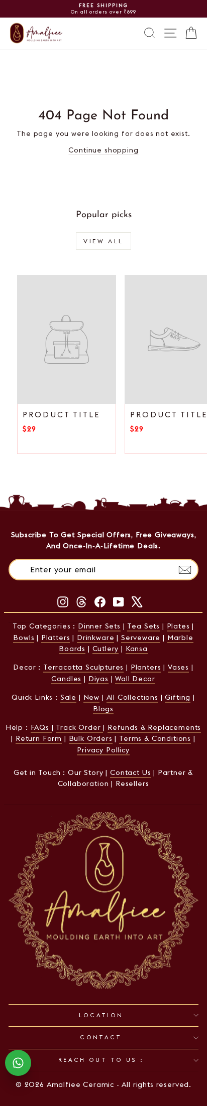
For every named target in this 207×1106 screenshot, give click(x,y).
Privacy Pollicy (103, 749)
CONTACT (101, 1037)
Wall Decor (135, 678)
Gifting (177, 697)
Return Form (39, 738)
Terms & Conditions (155, 738)
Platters (55, 637)
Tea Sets (143, 625)
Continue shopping (103, 149)
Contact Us (130, 772)
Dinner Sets (99, 625)
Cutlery (105, 648)
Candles (66, 678)
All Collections (132, 697)
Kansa (137, 648)
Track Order (79, 727)
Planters (146, 667)
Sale (68, 697)
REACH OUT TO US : (101, 1059)
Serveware (140, 637)
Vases (178, 667)
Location (101, 1015)
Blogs (103, 708)
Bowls (23, 637)
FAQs (41, 727)
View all (103, 241)
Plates (178, 625)
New (91, 697)
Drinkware (95, 637)
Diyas (98, 678)
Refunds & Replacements (154, 727)
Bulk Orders (91, 738)
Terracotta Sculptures (83, 667)
